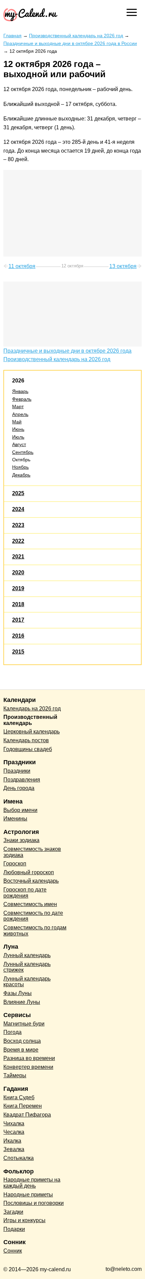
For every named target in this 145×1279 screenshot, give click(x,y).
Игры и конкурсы (24, 1220)
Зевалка (13, 1149)
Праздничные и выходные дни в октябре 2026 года (67, 351)
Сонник (12, 1251)
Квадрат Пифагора (27, 1115)
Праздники (16, 771)
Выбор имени (20, 810)
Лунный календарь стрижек (27, 967)
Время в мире (20, 1050)
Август (19, 444)
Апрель (20, 414)
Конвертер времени (28, 1067)
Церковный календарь (31, 731)
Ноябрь (20, 467)
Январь (20, 391)
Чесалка (13, 1132)
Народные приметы (28, 1194)
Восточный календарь (31, 881)
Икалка (12, 1141)
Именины (15, 818)
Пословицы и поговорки (33, 1203)
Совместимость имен (30, 904)
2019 (18, 588)
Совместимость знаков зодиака (32, 852)
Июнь (18, 429)
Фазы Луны (17, 993)
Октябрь (21, 459)
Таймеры (14, 1075)
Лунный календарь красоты (27, 982)
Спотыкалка (18, 1158)
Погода (12, 1032)
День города (18, 788)
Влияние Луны (21, 1002)
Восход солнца (22, 1041)
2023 (18, 525)
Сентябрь (22, 452)
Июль (18, 437)
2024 (18, 509)
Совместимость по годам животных (34, 930)
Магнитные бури (24, 1024)
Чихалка (13, 1123)
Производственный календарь (30, 720)
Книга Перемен (22, 1106)
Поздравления (21, 779)
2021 (18, 556)
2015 (18, 652)
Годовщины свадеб (27, 749)
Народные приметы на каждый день (31, 1183)
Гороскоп (14, 863)
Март (18, 406)
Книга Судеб (18, 1097)
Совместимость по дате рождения (33, 916)
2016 (18, 636)
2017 (18, 620)
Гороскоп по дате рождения (25, 893)
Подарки (14, 1229)
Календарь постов (26, 740)
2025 (18, 493)
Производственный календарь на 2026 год (56, 359)
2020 (18, 572)
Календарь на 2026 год (32, 708)
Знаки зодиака (21, 840)
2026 (18, 380)
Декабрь (21, 475)
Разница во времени (29, 1058)
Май (17, 421)
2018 (18, 604)
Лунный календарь (27, 955)
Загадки (13, 1212)
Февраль (21, 399)
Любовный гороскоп (28, 872)
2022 (18, 541)
